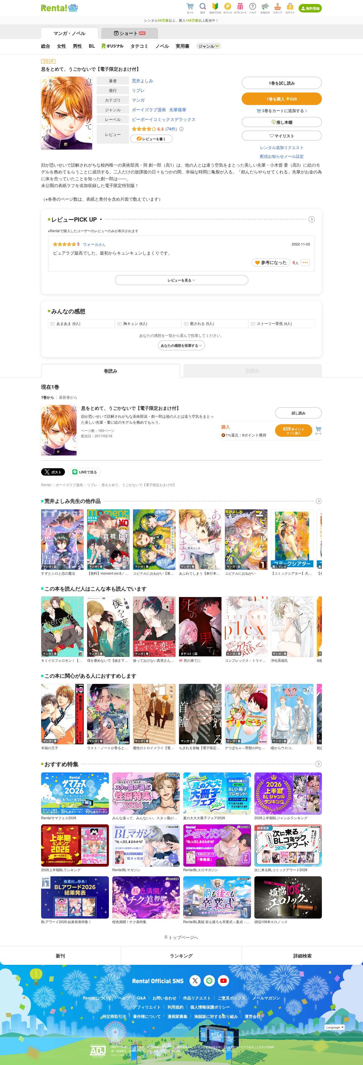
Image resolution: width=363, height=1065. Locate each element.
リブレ (138, 90)
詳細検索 (303, 955)
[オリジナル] (113, 46)
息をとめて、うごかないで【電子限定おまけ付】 (131, 408)
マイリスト (284, 135)
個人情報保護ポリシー (210, 1007)
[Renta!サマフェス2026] (72, 8)
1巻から (47, 397)
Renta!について (97, 998)
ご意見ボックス (232, 998)
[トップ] (54, 8)
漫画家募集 (177, 1016)
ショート (132, 33)
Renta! (46, 484)
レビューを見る (179, 280)
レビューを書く (154, 138)
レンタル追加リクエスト (282, 147)
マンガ (138, 100)
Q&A (141, 998)
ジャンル (206, 46)
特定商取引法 (114, 1016)
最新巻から (68, 397)
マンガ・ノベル (69, 33)
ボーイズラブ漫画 (149, 109)
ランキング (181, 955)
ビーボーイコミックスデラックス (164, 119)
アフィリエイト (147, 1007)
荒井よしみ (142, 80)
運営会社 (253, 1016)
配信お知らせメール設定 (282, 156)
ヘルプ (124, 998)
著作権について (147, 1016)
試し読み (298, 412)
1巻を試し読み (282, 83)
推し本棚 (284, 122)
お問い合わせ (164, 998)
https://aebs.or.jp (121, 1055)
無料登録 (313, 8)
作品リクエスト (197, 998)
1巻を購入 (282, 99)
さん (94, 244)
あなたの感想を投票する (179, 345)
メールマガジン (266, 998)
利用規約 (175, 1007)
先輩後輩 (177, 109)
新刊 (60, 955)
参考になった (274, 262)
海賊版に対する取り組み (216, 1016)
